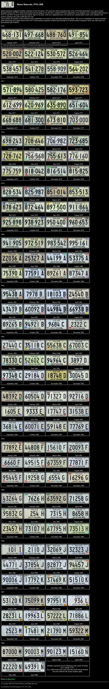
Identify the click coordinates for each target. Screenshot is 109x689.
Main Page (11, 679)
